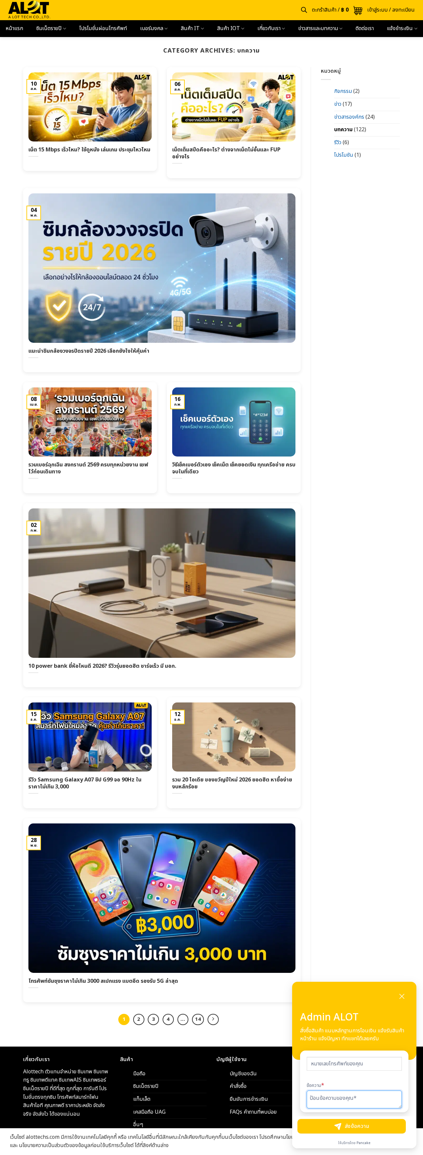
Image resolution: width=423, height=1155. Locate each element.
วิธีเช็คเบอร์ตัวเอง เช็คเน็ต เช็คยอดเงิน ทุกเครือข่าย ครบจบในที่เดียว (233, 468)
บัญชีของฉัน (243, 1074)
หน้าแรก (14, 28)
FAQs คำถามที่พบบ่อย (253, 1112)
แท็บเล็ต (141, 1099)
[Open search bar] (304, 10)
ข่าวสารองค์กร (349, 117)
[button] (337, 10)
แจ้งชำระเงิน (400, 28)
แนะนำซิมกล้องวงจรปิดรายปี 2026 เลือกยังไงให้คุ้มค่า (88, 351)
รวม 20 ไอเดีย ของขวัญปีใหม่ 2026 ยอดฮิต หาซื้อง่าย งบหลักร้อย (232, 783)
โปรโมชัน (343, 155)
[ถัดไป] (213, 1019)
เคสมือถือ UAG (149, 1112)
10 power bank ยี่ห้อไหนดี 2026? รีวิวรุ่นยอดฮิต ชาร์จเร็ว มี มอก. (102, 666)
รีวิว (337, 142)
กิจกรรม (343, 91)
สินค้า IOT (228, 28)
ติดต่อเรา (365, 28)
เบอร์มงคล (151, 28)
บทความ (343, 130)
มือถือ (139, 1074)
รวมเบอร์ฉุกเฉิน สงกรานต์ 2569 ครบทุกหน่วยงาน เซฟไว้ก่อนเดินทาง (88, 468)
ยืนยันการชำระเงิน (249, 1099)
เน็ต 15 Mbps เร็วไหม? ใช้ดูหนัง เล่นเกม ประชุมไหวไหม (89, 149)
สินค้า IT (190, 28)
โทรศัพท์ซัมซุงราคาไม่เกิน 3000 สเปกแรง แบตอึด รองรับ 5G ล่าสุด (103, 981)
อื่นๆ (138, 1125)
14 (198, 1019)
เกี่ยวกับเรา (269, 28)
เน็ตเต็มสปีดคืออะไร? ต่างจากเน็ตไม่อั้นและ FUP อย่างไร (226, 153)
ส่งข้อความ (357, 1126)
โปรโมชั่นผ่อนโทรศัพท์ (103, 28)
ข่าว (337, 104)
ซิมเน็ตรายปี (48, 28)
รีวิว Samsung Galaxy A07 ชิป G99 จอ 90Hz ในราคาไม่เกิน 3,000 (84, 783)
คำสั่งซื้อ (238, 1086)
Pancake (363, 1143)
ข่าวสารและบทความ (318, 28)
